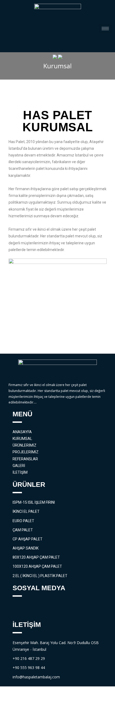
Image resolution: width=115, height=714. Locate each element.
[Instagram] (63, 609)
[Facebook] (19, 609)
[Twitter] (34, 609)
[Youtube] (48, 609)
